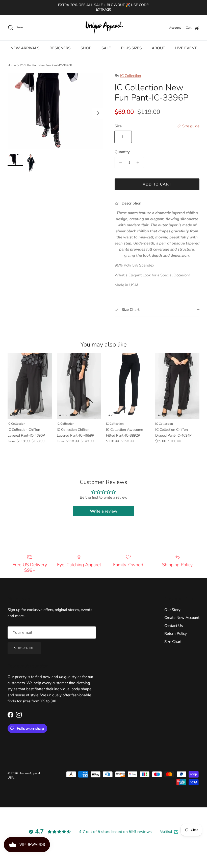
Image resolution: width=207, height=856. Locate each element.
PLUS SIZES (131, 48)
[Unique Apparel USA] (103, 27)
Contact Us (173, 625)
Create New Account (181, 617)
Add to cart (157, 184)
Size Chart (173, 641)
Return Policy (175, 633)
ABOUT (158, 48)
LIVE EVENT (186, 48)
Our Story (172, 609)
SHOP (86, 48)
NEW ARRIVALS (25, 48)
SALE (106, 48)
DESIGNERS (59, 48)
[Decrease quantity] (119, 162)
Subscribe (24, 648)
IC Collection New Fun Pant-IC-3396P (46, 65)
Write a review (103, 511)
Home (12, 65)
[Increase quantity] (139, 162)
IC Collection (130, 75)
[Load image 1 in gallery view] (56, 111)
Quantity (122, 151)
